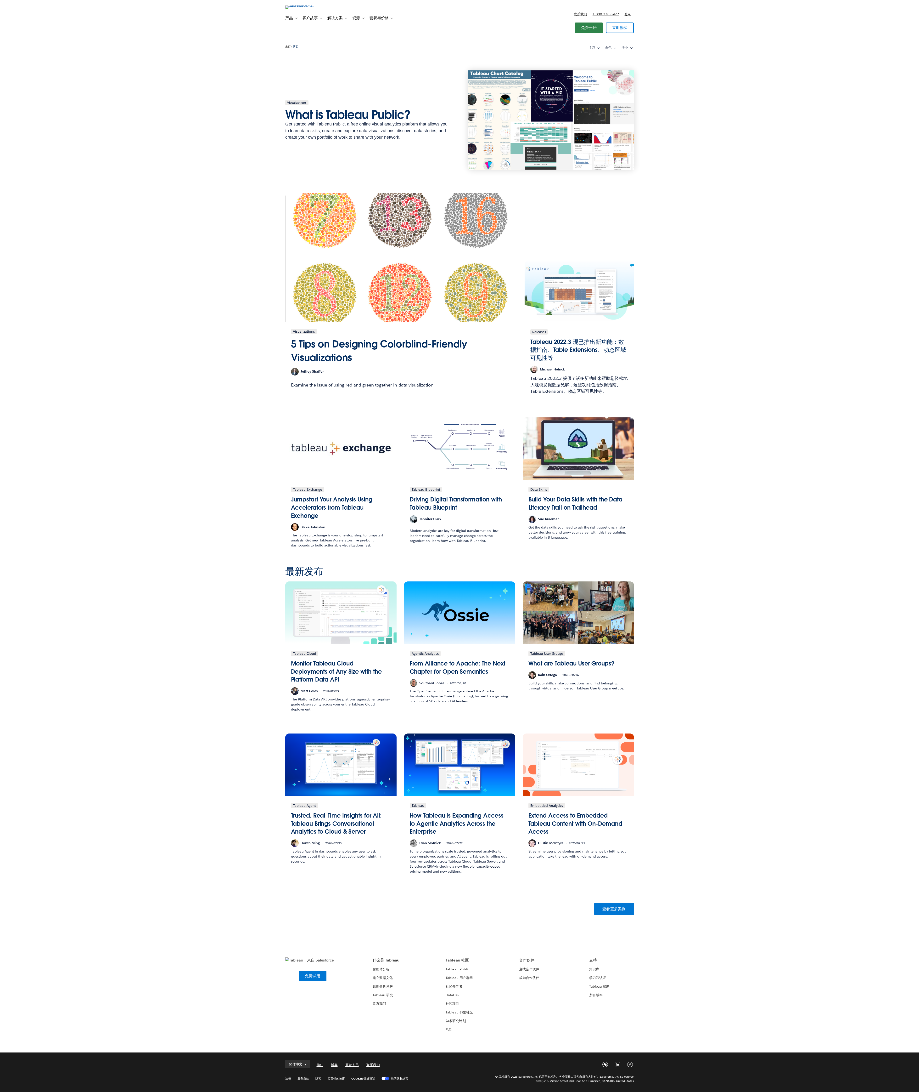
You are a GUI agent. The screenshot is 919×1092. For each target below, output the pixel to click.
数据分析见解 (383, 986)
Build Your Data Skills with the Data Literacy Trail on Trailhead (575, 503)
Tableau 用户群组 (459, 978)
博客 (295, 46)
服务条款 (303, 1078)
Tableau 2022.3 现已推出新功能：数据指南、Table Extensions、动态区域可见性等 (578, 350)
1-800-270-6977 (606, 14)
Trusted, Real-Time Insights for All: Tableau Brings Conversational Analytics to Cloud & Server (336, 823)
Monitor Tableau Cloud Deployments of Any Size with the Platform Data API (336, 671)
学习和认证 (597, 978)
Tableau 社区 (457, 960)
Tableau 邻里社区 (459, 1012)
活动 (449, 1029)
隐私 (318, 1078)
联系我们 (580, 14)
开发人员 (352, 1065)
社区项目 (452, 1003)
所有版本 (596, 995)
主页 (288, 46)
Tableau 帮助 (599, 986)
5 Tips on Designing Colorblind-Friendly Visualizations (379, 351)
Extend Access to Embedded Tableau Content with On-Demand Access (575, 823)
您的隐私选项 (399, 1078)
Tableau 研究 (383, 995)
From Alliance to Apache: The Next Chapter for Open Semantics (457, 667)
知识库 (594, 969)
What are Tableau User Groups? (571, 663)
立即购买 (620, 27)
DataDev (452, 995)
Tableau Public (457, 969)
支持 (593, 960)
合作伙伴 (526, 960)
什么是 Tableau (386, 960)
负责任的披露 (336, 1078)
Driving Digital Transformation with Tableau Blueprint (456, 503)
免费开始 (589, 27)
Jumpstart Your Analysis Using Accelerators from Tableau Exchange (331, 507)
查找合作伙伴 (529, 969)
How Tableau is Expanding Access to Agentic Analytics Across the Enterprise (457, 823)
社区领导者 (454, 986)
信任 (320, 1065)
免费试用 (312, 975)
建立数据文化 (383, 978)
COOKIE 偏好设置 (363, 1078)
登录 (627, 14)
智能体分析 (381, 969)
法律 (288, 1078)
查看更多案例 (614, 908)
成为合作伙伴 (529, 978)
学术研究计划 (456, 1021)
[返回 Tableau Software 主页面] (305, 5)
